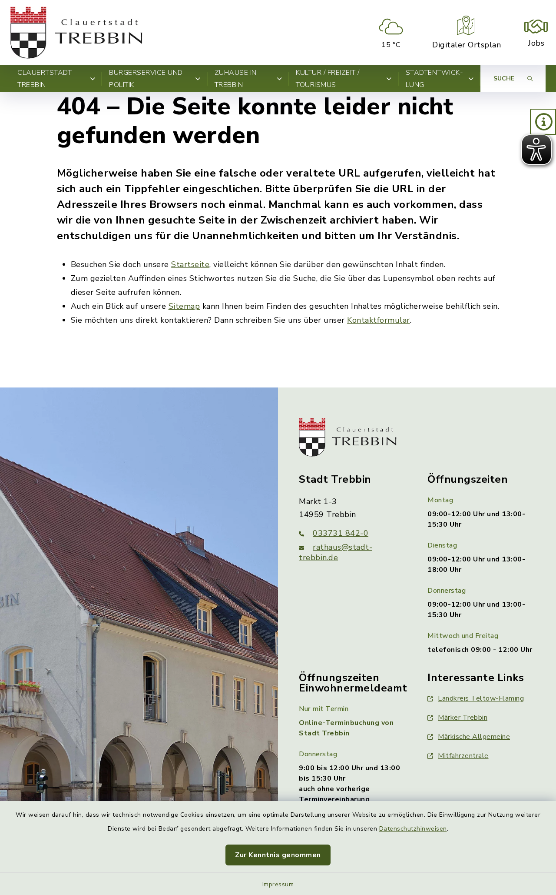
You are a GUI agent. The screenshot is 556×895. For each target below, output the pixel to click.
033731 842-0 (340, 533)
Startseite (190, 264)
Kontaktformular (378, 320)
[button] (543, 122)
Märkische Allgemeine (474, 736)
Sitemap (184, 306)
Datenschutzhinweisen (413, 829)
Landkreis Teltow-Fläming (481, 698)
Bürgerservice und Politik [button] (146, 79)
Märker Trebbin (462, 717)
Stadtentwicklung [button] (434, 79)
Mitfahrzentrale (463, 756)
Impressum (278, 884)
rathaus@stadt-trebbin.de (335, 552)
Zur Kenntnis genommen (278, 855)
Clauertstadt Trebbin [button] (44, 79)
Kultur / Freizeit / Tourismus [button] (328, 79)
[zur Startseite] (76, 32)
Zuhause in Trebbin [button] (236, 79)
